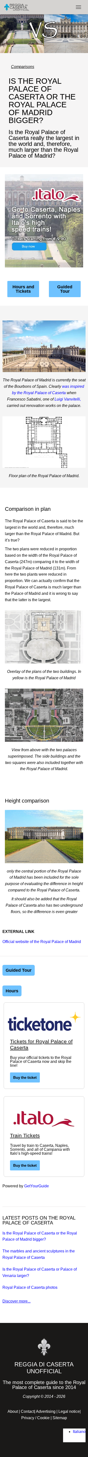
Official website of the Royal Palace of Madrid (41, 942)
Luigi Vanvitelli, (68, 399)
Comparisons (22, 67)
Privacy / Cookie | (37, 1418)
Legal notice (69, 1411)
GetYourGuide (36, 1186)
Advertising (45, 1411)
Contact (27, 1411)
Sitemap (60, 1418)
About (13, 1411)
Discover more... (16, 1301)
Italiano (79, 1431)
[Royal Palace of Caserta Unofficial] (18, 7)
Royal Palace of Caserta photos (29, 1287)
